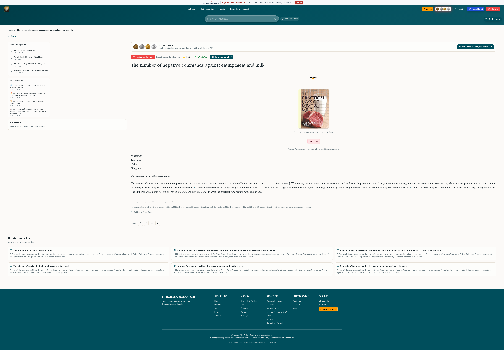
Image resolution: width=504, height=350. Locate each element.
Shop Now (313, 141)
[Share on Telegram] (146, 223)
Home (10, 30)
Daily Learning (207, 9)
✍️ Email (186, 57)
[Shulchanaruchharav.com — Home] (6, 9)
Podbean (297, 301)
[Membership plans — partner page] (443, 9)
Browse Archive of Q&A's (277, 312)
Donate (299, 3)
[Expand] (11, 51)
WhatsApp (202, 57)
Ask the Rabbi (273, 308)
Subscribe (218, 315)
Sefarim (244, 312)
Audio (222, 9)
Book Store (235, 9)
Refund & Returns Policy (277, 323)
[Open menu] (13, 9)
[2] (262, 187)
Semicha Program (274, 301)
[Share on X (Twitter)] (152, 223)
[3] (410, 187)
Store (269, 315)
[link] (45, 30)
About (246, 9)
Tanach (244, 304)
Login (216, 312)
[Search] (275, 18)
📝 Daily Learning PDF (222, 57)
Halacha (217, 304)
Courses (270, 304)
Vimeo (295, 308)
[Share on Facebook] (157, 223)
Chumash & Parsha (249, 301)
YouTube (296, 304)
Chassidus (245, 308)
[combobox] (242, 18)
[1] (194, 187)
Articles (191, 9)
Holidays (244, 315)
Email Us (325, 301)
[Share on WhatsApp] (140, 223)
